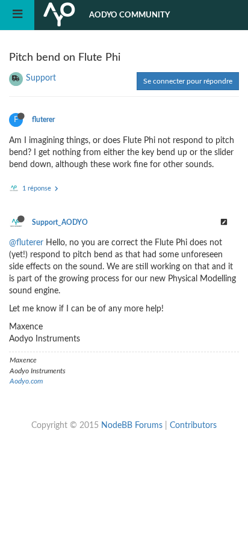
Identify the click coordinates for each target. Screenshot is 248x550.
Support (41, 78)
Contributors (193, 425)
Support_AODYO (60, 222)
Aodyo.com (26, 381)
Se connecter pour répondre (187, 81)
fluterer (43, 119)
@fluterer (26, 243)
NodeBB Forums (132, 425)
